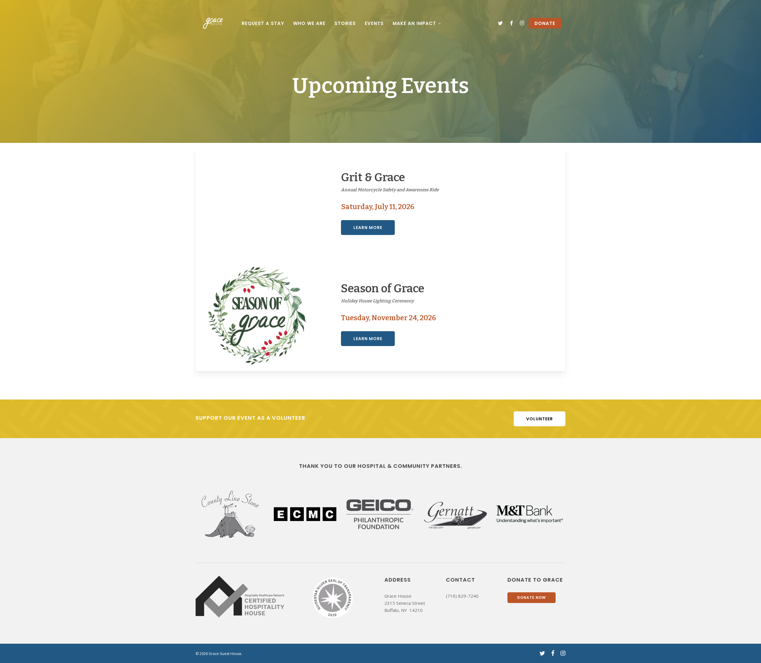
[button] (368, 227)
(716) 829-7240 (462, 596)
